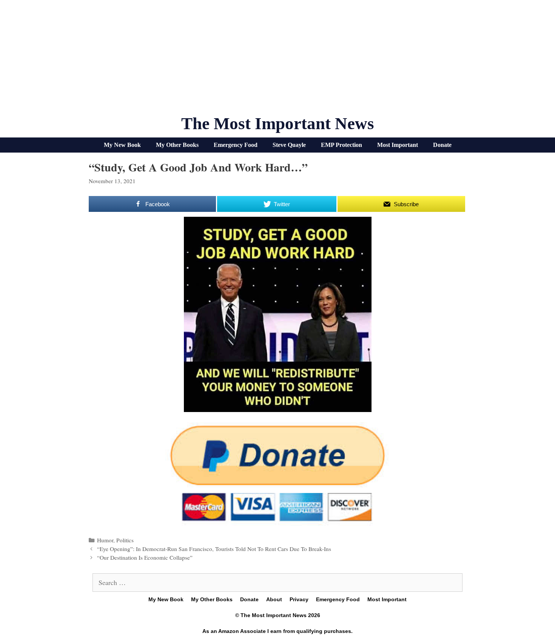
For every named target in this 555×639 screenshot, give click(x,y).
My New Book (122, 145)
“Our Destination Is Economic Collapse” (145, 557)
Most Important (397, 145)
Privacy (299, 599)
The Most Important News (277, 123)
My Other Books (177, 145)
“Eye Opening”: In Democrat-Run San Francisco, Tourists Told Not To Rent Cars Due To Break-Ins (214, 549)
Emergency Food (235, 145)
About (274, 599)
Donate (442, 145)
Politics (125, 540)
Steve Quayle (289, 145)
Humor (105, 540)
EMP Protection (341, 145)
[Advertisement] (277, 60)
